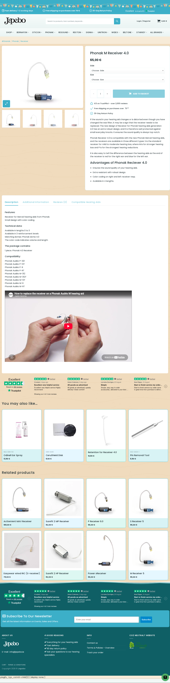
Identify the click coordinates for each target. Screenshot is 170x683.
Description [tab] (11, 202)
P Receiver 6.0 (95, 521)
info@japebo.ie (17, 651)
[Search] (117, 21)
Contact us (92, 643)
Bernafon (22, 32)
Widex (115, 32)
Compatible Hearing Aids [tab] (86, 202)
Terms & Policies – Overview (100, 647)
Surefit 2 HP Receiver (57, 573)
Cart (4, 665)
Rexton (77, 32)
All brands (156, 32)
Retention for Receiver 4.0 (102, 452)
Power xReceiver (97, 573)
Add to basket (141, 93)
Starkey (140, 32)
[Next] (78, 77)
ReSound (63, 32)
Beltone (127, 32)
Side (92, 66)
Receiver (24, 41)
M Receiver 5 (137, 573)
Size (92, 75)
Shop (9, 32)
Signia (89, 32)
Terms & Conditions (17, 665)
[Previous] (6, 77)
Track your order (95, 652)
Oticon (36, 32)
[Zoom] (6, 103)
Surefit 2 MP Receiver (57, 521)
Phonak (49, 32)
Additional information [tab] (36, 202)
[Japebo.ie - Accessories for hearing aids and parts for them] (15, 21)
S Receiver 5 (137, 521)
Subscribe (146, 619)
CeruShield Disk (54, 455)
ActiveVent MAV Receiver (18, 521)
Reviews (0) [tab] (60, 202)
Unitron (102, 32)
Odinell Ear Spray (13, 455)
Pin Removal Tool (139, 455)
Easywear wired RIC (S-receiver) (22, 573)
